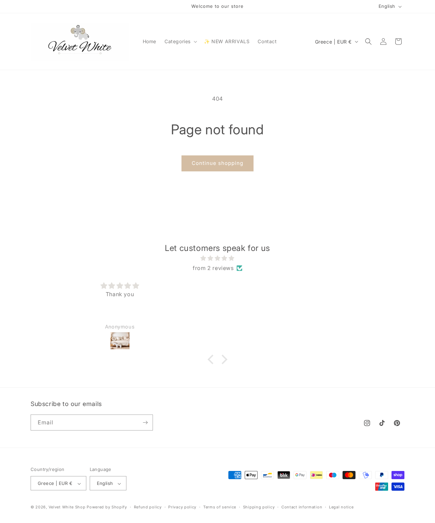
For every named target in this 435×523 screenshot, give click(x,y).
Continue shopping (217, 163)
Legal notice (341, 507)
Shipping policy (259, 507)
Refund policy (148, 507)
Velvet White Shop (67, 507)
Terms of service (219, 507)
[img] (217, 258)
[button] (180, 41)
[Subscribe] (145, 423)
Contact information (301, 507)
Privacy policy (182, 507)
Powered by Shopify (107, 507)
